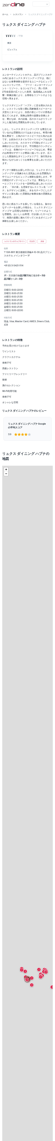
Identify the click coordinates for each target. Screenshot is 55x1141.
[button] (40, 4)
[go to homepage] (13, 6)
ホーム (5, 14)
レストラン (18, 14)
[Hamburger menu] (51, 4)
